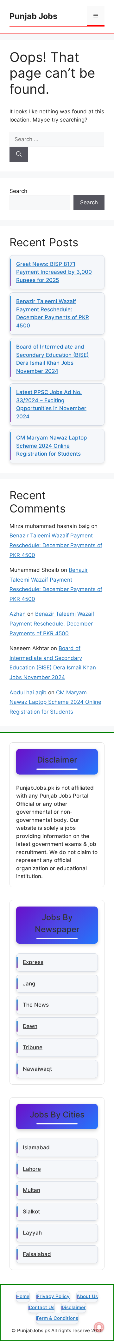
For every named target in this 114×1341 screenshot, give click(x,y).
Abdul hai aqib (28, 692)
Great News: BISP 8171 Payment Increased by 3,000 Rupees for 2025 (54, 272)
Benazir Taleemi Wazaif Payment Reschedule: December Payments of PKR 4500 (56, 545)
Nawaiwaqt (37, 1069)
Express (33, 962)
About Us (87, 1296)
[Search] (19, 154)
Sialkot (31, 1211)
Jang (29, 983)
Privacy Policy (53, 1296)
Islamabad (36, 1147)
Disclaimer (73, 1307)
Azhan (18, 614)
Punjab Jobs (33, 16)
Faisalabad (37, 1254)
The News (36, 1005)
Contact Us (41, 1307)
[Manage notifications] (99, 1327)
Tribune (32, 1047)
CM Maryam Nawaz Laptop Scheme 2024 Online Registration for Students (51, 445)
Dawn (30, 1026)
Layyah (32, 1233)
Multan (31, 1190)
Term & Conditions (57, 1318)
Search (18, 191)
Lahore (32, 1169)
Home (22, 1296)
